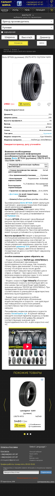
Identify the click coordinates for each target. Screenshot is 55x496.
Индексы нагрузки (36, 460)
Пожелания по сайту (27, 478)
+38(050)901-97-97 (34, 4)
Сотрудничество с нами (45, 481)
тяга (27, 10)
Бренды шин (34, 458)
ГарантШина (6, 3)
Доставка (13, 194)
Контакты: (5, 451)
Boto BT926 (26, 203)
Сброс (41, 43)
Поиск (18, 43)
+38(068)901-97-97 (34, 2)
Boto (14, 158)
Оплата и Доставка (9, 447)
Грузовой (47, 133)
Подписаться (46, 472)
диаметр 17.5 (22, 246)
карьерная (9, 32)
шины (4, 10)
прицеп (40, 10)
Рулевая (11, 216)
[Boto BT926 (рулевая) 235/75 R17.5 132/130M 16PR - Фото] (31, 82)
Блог (31, 456)
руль (15, 10)
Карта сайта (33, 454)
